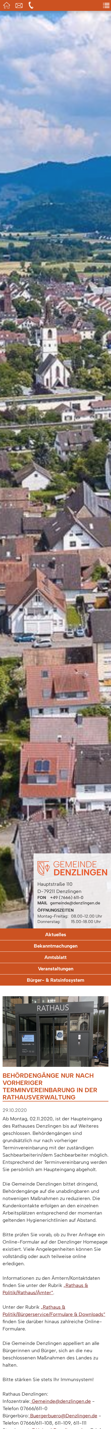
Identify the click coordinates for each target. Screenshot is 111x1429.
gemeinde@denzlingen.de (75, 902)
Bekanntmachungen (55, 946)
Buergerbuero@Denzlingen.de (63, 1416)
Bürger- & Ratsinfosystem (55, 980)
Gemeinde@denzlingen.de (60, 1401)
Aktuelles (55, 934)
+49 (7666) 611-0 (66, 897)
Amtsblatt (55, 957)
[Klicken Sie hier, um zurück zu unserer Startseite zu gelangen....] (72, 874)
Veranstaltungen (55, 969)
